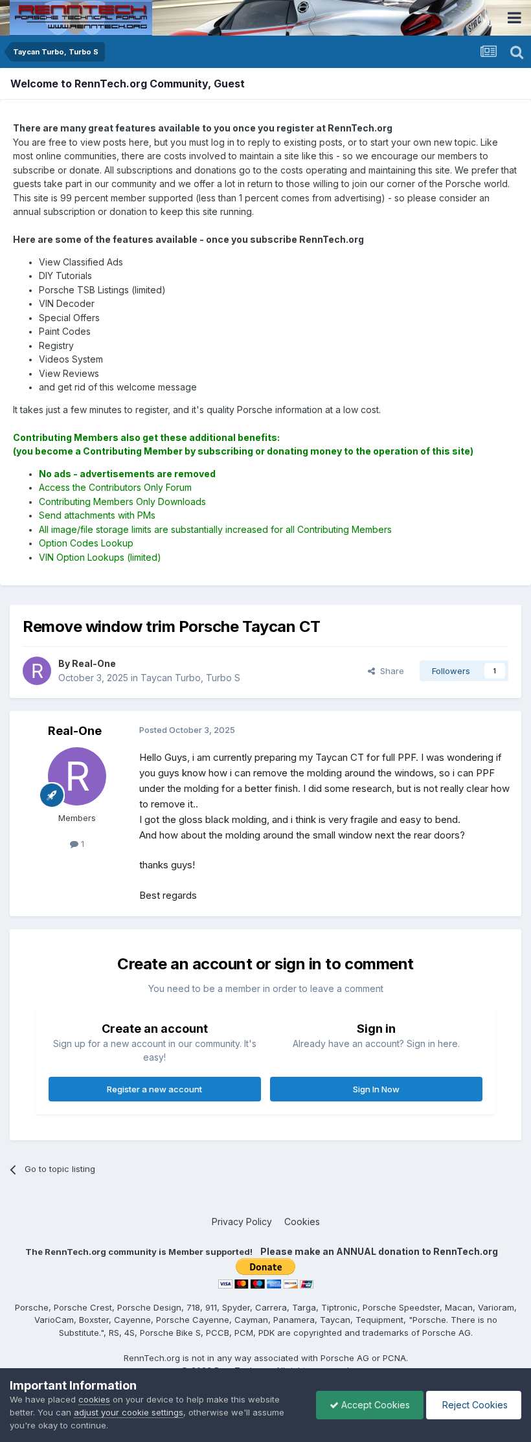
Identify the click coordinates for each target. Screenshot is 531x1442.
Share (389, 671)
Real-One (75, 731)
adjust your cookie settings (128, 1412)
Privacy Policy (242, 1221)
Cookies (302, 1221)
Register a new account (154, 1089)
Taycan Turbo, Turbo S (190, 677)
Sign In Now (376, 1089)
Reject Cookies (474, 1404)
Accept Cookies (374, 1404)
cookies (94, 1399)
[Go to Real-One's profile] (37, 671)
